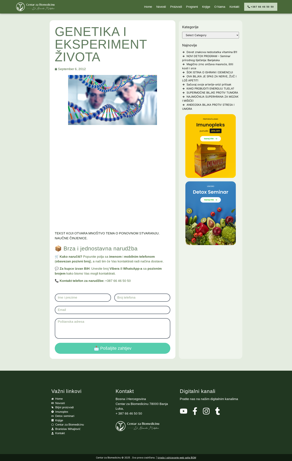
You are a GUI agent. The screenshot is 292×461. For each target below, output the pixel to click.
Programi (192, 6)
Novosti (161, 6)
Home (148, 6)
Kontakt (234, 6)
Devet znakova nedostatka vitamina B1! (212, 52)
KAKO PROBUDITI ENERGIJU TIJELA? (210, 88)
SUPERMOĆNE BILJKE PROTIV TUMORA (212, 92)
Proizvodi (176, 6)
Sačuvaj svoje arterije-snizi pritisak (209, 84)
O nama (219, 6)
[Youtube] (183, 411)
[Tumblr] (217, 411)
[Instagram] (206, 411)
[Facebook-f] (195, 411)
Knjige (206, 6)
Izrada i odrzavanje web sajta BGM (176, 457)
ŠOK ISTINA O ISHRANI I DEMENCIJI (210, 72)
